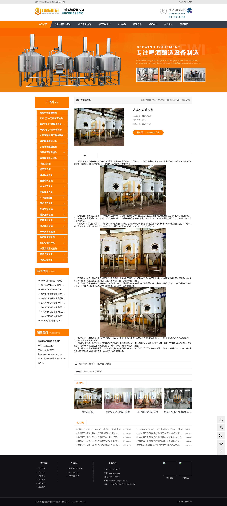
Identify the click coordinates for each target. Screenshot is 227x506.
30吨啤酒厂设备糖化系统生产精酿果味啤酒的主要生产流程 (53, 298)
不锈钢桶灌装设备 (48, 248)
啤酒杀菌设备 (46, 254)
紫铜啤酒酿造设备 (48, 158)
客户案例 (122, 24)
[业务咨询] (221, 419)
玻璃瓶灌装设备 (47, 232)
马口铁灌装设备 (47, 243)
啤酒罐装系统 (104, 24)
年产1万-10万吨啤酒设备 (51, 118)
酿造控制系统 (46, 209)
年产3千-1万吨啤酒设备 (51, 124)
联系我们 (184, 24)
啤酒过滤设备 (46, 260)
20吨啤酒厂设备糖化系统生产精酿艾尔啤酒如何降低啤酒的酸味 (53, 307)
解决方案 (137, 24)
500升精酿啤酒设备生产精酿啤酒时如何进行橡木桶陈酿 (53, 281)
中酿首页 (43, 24)
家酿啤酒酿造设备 (48, 152)
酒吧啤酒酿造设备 (48, 141)
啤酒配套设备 (84, 24)
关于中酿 (168, 24)
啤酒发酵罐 (45, 164)
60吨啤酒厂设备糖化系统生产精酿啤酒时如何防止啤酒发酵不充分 (53, 290)
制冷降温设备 (46, 192)
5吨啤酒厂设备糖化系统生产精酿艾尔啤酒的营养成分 (53, 321)
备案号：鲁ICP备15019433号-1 (75, 502)
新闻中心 (153, 24)
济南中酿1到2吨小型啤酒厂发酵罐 (97, 364)
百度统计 (188, 502)
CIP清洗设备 (46, 198)
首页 (154, 100)
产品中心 (161, 100)
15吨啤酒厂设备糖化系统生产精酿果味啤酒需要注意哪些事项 (53, 312)
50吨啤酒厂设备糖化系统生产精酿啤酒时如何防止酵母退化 (53, 294)
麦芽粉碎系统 (46, 181)
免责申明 (180, 502)
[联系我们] (221, 443)
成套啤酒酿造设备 (62, 24)
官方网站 (182, 2)
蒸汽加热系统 (46, 215)
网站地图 (189, 2)
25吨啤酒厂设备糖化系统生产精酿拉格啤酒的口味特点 (53, 303)
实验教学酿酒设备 (48, 147)
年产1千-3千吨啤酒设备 (51, 130)
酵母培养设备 (46, 203)
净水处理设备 (46, 186)
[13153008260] (221, 427)
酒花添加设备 (46, 220)
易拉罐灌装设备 (47, 237)
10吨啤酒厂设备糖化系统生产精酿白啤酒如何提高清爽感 (53, 316)
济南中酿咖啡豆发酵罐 (92, 372)
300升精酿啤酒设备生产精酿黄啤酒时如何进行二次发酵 (53, 285)
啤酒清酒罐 (45, 169)
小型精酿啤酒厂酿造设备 (51, 135)
